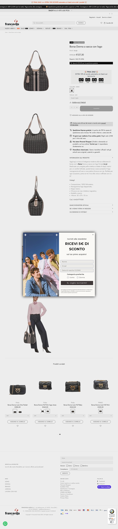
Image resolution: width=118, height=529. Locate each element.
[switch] (112, 522)
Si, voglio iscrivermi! (77, 283)
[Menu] (115, 509)
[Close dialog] (93, 235)
